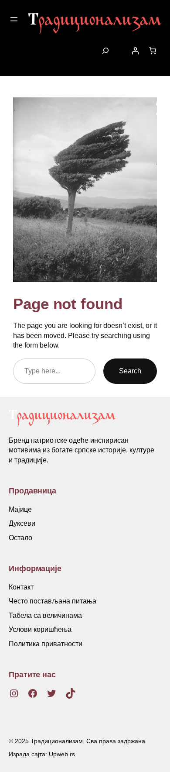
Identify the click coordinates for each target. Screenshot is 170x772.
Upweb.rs (62, 754)
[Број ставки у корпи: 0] (152, 50)
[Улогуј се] (135, 50)
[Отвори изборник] (14, 19)
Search (130, 371)
